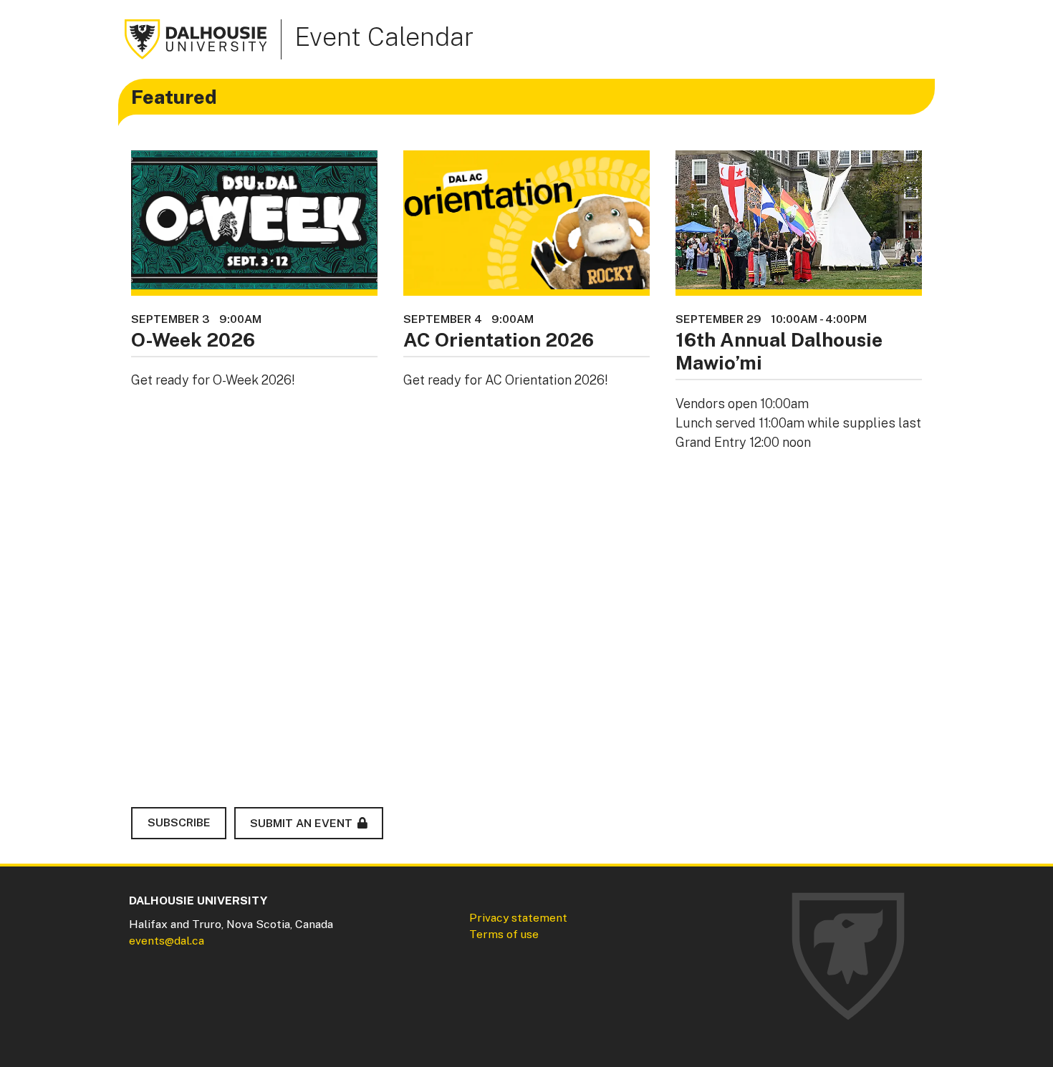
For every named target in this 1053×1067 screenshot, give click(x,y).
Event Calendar (383, 36)
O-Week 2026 (193, 339)
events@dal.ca (166, 940)
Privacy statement (518, 917)
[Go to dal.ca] (196, 38)
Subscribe (179, 822)
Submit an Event (301, 823)
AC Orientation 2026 (498, 339)
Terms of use (504, 934)
